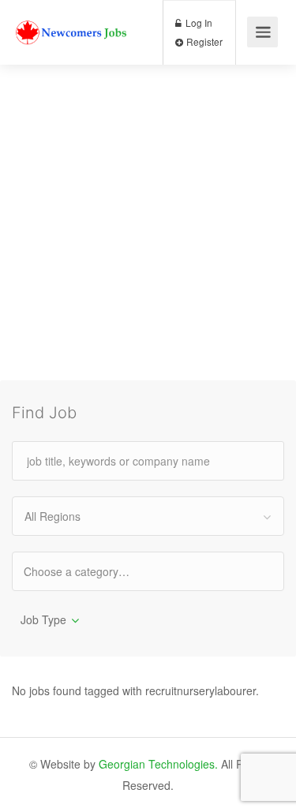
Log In (197, 22)
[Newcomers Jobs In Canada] (72, 18)
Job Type (43, 619)
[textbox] (90, 571)
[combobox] (148, 516)
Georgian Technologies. (158, 764)
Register (203, 41)
